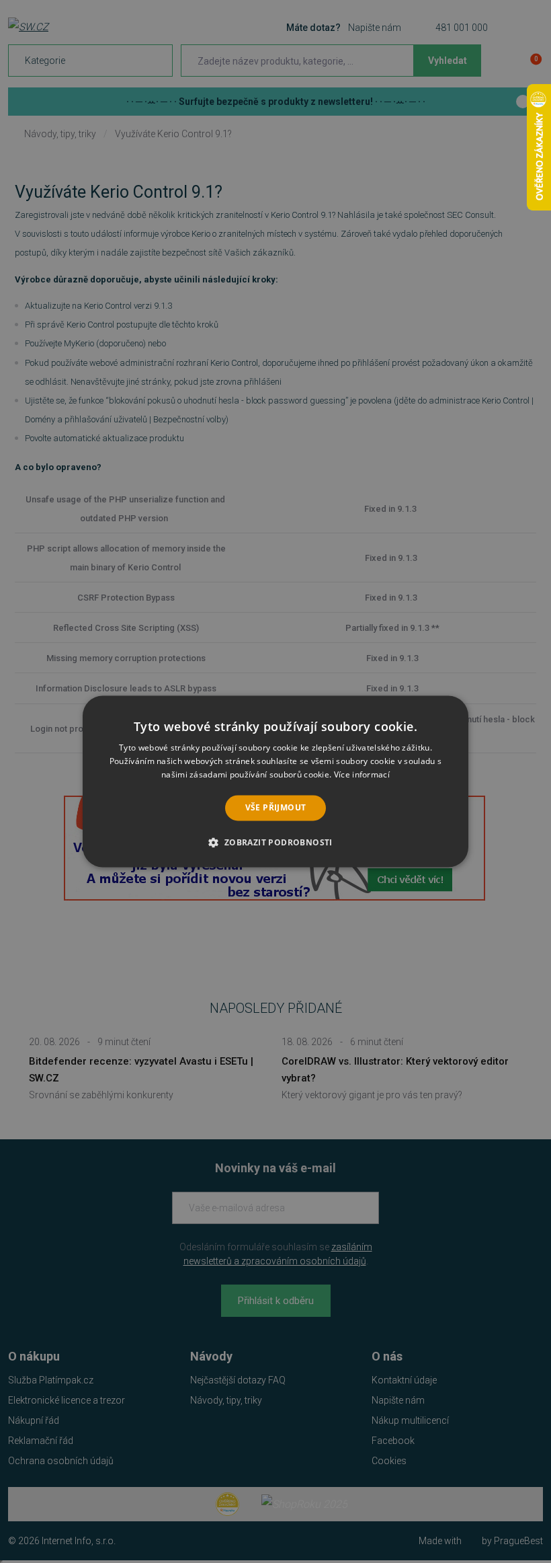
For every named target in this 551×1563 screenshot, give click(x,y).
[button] (275, 843)
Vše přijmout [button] (275, 807)
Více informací (362, 774)
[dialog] (275, 781)
